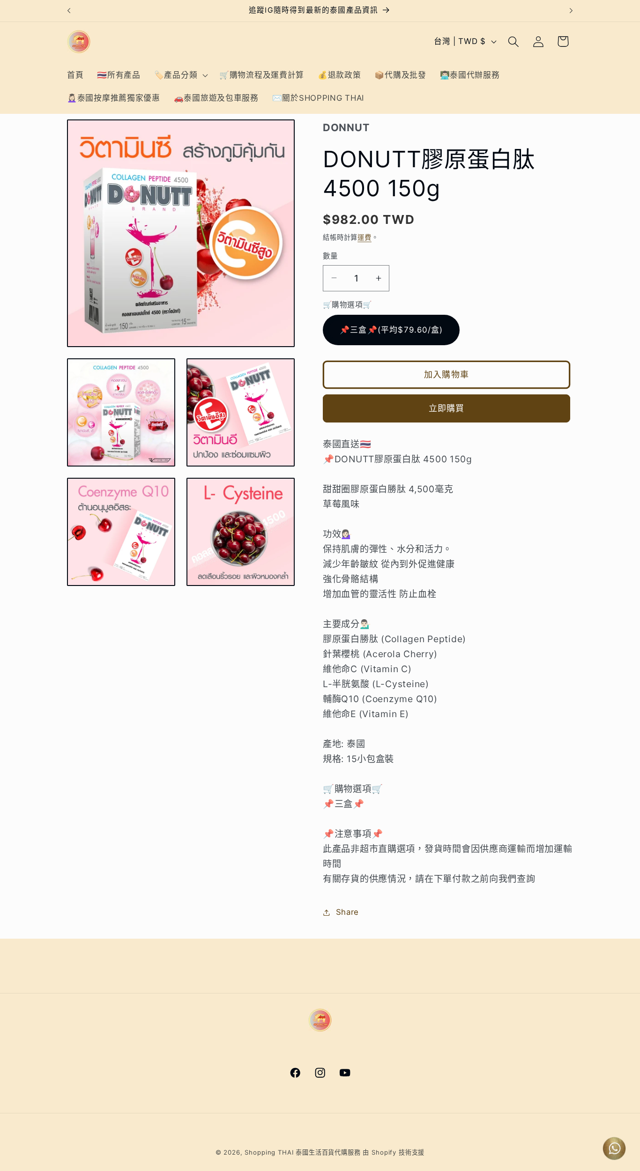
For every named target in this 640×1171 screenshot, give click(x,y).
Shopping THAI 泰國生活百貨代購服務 (302, 1152)
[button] (179, 75)
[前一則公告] (69, 11)
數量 (330, 256)
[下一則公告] (571, 11)
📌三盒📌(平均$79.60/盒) (391, 329)
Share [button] (347, 912)
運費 (364, 237)
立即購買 (447, 408)
